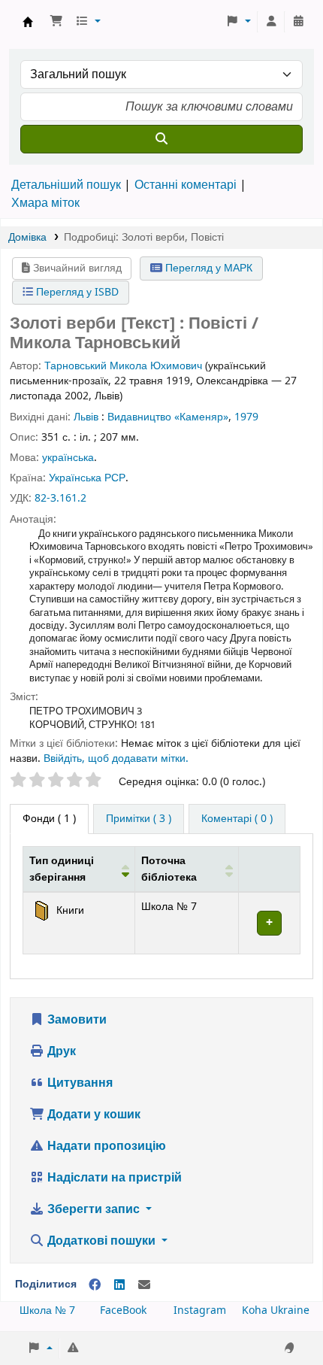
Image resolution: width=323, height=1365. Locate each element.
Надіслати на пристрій (113, 1178)
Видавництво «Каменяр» (167, 417)
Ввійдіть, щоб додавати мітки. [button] (116, 758)
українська (68, 458)
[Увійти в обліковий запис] (271, 22)
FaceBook (123, 1310)
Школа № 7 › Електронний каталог (28, 22)
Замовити (75, 1020)
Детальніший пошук (66, 185)
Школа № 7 (47, 1310)
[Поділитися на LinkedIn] (119, 1285)
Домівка (27, 237)
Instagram (200, 1310)
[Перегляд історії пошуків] (298, 22)
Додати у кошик (92, 1115)
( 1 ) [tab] (49, 819)
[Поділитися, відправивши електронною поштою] (144, 1285)
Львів (86, 417)
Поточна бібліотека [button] (169, 869)
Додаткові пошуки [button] (101, 1241)
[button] (56, 22)
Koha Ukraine (275, 1310)
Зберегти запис (93, 1209)
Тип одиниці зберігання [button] (61, 869)
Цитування (78, 1083)
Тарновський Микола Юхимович (123, 366)
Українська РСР (87, 478)
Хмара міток (45, 203)
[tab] (138, 819)
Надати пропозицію (105, 1146)
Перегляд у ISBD (76, 292)
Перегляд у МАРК (207, 268)
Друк (60, 1051)
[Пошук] (161, 139)
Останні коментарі (185, 185)
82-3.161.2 (60, 498)
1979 (246, 417)
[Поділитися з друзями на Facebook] (94, 1285)
